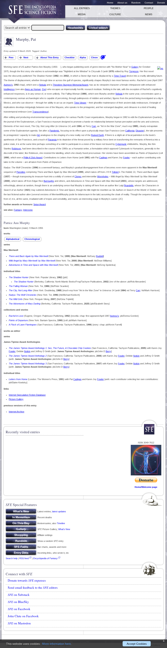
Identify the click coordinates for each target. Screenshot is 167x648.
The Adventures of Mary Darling (24, 303)
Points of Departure (18, 320)
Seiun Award (39, 204)
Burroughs (49, 181)
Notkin (27, 351)
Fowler (126, 157)
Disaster (140, 130)
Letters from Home (18, 379)
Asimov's (8, 85)
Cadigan (103, 157)
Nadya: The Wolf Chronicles (22, 295)
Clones (78, 176)
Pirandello (128, 185)
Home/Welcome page (146, 487)
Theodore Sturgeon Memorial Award (70, 85)
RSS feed (24, 558)
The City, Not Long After (20, 290)
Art (38, 135)
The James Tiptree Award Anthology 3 (28, 363)
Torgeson (133, 71)
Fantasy (18, 210)
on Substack (19, 595)
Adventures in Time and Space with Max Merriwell (33, 265)
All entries (82, 8)
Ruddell (99, 256)
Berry (108, 351)
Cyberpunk (120, 144)
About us (122, 2)
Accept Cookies (137, 643)
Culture (115, 14)
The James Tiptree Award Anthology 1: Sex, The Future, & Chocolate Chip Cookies (50, 348)
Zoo (44, 89)
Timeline (61, 523)
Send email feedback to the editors (33, 587)
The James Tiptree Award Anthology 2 (28, 356)
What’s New (64, 529)
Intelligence (9, 89)
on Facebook (19, 609)
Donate (161, 2)
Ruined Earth (97, 135)
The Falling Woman (18, 286)
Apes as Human (33, 89)
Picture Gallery (16, 399)
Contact (149, 2)
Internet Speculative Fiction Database (27, 395)
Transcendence (40, 111)
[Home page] (32, 11)
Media (82, 14)
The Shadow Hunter (19, 277)
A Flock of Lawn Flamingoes (23, 324)
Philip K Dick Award (32, 157)
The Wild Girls (16, 299)
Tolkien (115, 172)
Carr (94, 126)
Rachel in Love (16, 316)
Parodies (20, 172)
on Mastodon (19, 623)
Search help (12, 558)
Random (136, 2)
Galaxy (134, 67)
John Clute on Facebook (23, 616)
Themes (115, 8)
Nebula (42, 85)
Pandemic (54, 130)
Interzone (28, 210)
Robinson (16, 148)
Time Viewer (80, 102)
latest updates (59, 511)
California (129, 130)
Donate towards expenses (27, 580)
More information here (56, 643)
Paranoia (52, 139)
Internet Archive (16, 411)
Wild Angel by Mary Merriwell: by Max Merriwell (32, 260)
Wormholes (102, 176)
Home (110, 2)
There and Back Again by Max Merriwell (28, 256)
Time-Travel (120, 76)
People (149, 8)
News (148, 14)
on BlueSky (18, 602)
